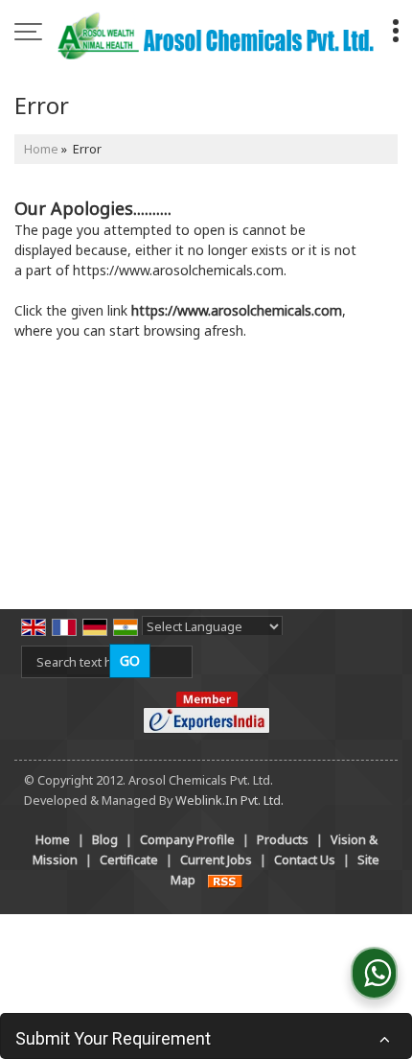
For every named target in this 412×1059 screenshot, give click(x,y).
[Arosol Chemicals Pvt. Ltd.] (215, 33)
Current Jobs (216, 860)
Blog (105, 840)
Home (41, 149)
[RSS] (225, 880)
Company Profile (187, 840)
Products (283, 840)
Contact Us (304, 860)
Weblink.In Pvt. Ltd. (229, 800)
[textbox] (107, 662)
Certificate (129, 860)
